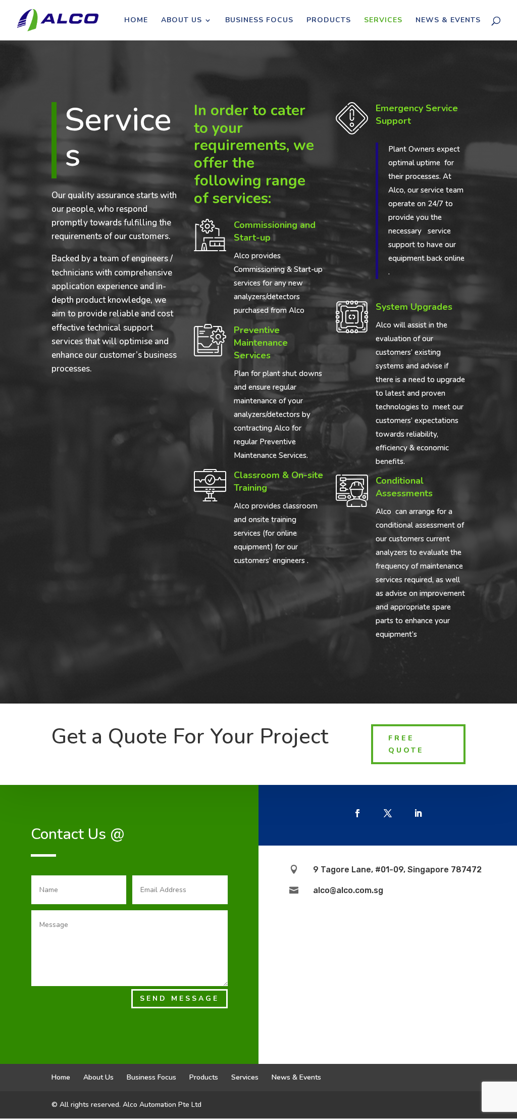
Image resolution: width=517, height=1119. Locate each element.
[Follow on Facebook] (357, 813)
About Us (181, 21)
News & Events (448, 21)
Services (383, 21)
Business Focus (259, 21)
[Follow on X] (388, 813)
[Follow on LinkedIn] (418, 813)
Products (328, 21)
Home (136, 21)
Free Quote (406, 744)
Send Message (179, 998)
